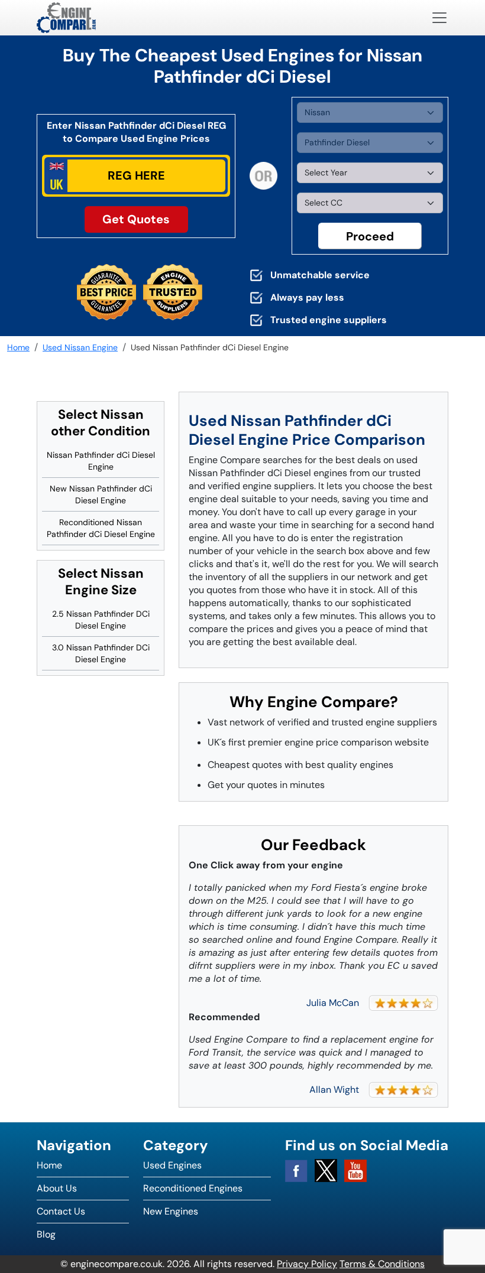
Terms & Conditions (382, 1264)
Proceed (370, 236)
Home (49, 1165)
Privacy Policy (307, 1264)
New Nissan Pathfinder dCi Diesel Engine (101, 494)
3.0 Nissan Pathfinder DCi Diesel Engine (101, 653)
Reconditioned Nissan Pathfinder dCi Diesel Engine (101, 528)
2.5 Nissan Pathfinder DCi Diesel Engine (101, 619)
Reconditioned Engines (192, 1188)
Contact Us (61, 1211)
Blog (46, 1234)
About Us (57, 1188)
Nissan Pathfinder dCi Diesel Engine (101, 461)
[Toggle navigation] (439, 18)
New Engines (170, 1211)
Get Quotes (136, 219)
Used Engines (172, 1165)
